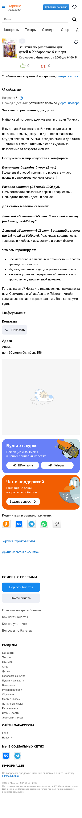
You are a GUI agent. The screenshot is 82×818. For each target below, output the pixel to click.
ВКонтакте (25, 465)
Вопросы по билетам (17, 630)
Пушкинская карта (13, 680)
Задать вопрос (20, 501)
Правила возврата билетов (21, 610)
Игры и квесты (10, 713)
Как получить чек (14, 623)
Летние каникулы (12, 703)
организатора (69, 103)
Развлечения (10, 708)
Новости (7, 737)
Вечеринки (8, 685)
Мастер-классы (11, 699)
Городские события (13, 676)
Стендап (49, 30)
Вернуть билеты (21, 587)
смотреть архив (67, 76)
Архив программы (18, 541)
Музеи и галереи (12, 689)
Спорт (66, 30)
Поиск (74, 19)
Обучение (8, 694)
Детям (6, 671)
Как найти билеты (15, 617)
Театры (31, 30)
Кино (5, 733)
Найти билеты (21, 598)
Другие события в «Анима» (21, 552)
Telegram (60, 465)
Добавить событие (56, 7)
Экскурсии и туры (12, 717)
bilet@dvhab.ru (11, 776)
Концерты (12, 30)
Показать (18, 330)
